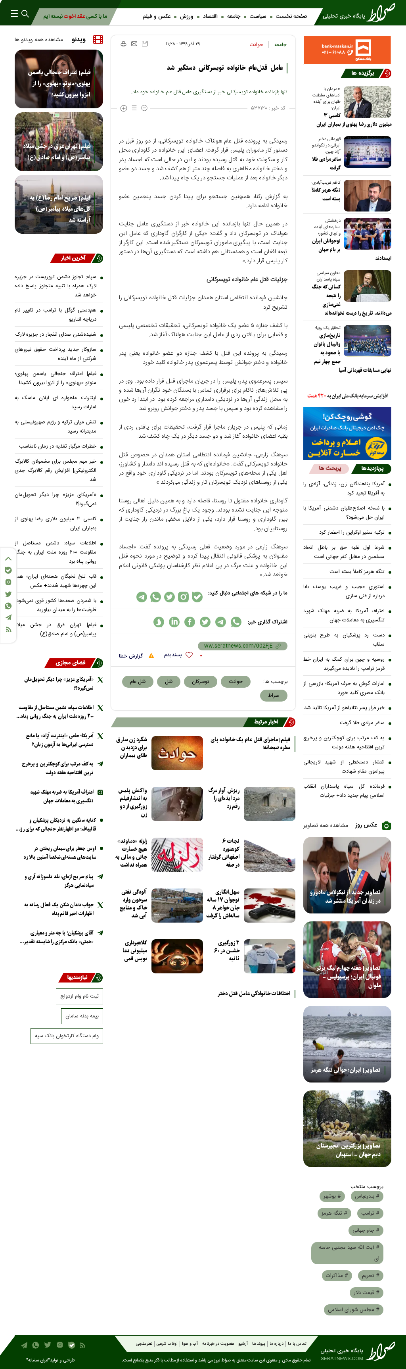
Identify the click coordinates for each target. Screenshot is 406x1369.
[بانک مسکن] (347, 50)
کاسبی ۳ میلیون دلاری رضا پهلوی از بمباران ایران (353, 120)
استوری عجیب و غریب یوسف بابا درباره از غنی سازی (344, 591)
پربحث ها (330, 468)
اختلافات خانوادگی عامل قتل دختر (254, 994)
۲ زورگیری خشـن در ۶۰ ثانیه (226, 951)
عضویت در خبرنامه (218, 1344)
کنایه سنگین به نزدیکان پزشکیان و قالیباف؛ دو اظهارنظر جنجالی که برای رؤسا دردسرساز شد (56, 825)
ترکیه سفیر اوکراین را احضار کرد (352, 532)
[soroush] (159, 622)
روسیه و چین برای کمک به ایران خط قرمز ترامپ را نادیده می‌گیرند (344, 664)
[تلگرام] (8, 617)
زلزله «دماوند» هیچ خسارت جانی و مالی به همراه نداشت (131, 853)
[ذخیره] (144, 43)
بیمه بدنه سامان (82, 1016)
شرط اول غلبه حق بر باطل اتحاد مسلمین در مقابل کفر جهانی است (344, 552)
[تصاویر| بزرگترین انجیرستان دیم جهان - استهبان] (347, 1128)
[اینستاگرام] (8, 582)
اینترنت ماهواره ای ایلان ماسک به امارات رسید (55, 402)
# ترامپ (370, 1213)
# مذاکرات (337, 1275)
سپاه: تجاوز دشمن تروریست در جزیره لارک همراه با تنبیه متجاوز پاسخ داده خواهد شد (55, 286)
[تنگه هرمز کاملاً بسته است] (366, 196)
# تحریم (370, 1275)
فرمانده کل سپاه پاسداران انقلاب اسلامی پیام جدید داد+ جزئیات (344, 791)
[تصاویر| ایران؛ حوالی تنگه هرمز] (347, 1044)
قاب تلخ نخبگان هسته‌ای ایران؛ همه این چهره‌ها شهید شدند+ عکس (55, 581)
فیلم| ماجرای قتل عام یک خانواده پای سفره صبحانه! (250, 744)
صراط (274, 695)
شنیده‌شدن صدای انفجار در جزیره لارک (55, 334)
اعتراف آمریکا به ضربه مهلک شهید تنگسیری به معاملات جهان (344, 616)
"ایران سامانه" (38, 1360)
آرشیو (243, 1344)
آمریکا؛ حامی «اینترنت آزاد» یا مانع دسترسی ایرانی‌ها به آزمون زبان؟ (60, 740)
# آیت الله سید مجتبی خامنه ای (349, 1253)
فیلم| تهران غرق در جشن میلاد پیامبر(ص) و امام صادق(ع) (56, 152)
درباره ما (276, 1344)
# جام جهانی (365, 1230)
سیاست (258, 16)
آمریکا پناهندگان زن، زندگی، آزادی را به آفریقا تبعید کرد (344, 489)
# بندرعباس (367, 1196)
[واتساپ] (8, 606)
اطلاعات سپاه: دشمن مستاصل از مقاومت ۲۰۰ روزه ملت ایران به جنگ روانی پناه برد (55, 552)
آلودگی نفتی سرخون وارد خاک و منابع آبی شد (133, 904)
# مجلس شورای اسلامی (353, 1310)
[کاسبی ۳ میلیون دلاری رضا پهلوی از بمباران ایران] (366, 102)
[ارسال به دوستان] (134, 43)
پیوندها (258, 1344)
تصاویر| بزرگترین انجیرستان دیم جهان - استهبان (348, 1150)
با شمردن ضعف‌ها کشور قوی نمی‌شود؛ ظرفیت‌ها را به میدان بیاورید (55, 605)
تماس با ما (297, 1344)
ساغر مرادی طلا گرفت (362, 723)
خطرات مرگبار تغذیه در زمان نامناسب (57, 446)
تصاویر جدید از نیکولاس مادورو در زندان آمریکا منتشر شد (345, 897)
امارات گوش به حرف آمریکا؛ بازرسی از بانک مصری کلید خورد (344, 688)
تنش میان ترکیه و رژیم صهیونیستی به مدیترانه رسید (55, 427)
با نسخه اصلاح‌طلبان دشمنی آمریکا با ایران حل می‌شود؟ (344, 513)
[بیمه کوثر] (347, 448)
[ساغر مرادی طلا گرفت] (366, 152)
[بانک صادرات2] (347, 421)
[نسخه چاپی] (123, 43)
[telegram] (220, 622)
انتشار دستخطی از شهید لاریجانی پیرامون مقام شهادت (344, 767)
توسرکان (200, 681)
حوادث (256, 44)
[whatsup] (236, 622)
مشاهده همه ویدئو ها (39, 40)
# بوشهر (332, 1196)
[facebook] (189, 622)
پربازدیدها (372, 468)
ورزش (186, 16)
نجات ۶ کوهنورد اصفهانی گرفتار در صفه (224, 853)
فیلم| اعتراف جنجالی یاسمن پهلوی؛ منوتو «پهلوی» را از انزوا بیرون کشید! (59, 83)
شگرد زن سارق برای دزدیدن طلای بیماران (131, 748)
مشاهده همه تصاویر (325, 826)
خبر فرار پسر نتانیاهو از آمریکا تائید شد (344, 708)
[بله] (8, 570)
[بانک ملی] (347, 396)
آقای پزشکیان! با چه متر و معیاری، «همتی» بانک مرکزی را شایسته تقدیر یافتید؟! (59, 937)
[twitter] (205, 622)
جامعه (233, 16)
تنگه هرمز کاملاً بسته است (357, 571)
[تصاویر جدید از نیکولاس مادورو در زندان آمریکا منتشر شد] (347, 875)
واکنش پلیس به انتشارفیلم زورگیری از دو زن (132, 802)
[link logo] (355, 12)
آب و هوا (190, 1344)
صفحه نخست (291, 16)
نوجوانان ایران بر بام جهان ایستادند (351, 249)
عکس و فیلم (156, 16)
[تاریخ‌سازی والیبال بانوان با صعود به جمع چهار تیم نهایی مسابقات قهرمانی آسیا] (366, 341)
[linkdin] (174, 622)
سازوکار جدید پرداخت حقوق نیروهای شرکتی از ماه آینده (55, 354)
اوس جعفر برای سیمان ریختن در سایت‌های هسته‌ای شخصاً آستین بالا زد (60, 853)
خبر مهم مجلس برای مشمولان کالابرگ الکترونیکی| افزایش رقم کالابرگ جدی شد (55, 470)
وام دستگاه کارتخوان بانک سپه (67, 1036)
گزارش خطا (131, 656)
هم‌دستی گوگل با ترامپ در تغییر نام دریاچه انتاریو (55, 315)
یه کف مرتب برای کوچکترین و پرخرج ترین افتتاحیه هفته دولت (344, 743)
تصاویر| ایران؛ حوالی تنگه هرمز (345, 1070)
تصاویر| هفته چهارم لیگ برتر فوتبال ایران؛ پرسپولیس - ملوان (348, 977)
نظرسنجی (144, 1344)
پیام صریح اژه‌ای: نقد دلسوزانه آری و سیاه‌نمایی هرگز (59, 881)
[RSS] (8, 629)
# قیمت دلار (366, 1292)
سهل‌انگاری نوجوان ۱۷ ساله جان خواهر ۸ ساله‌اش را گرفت (222, 904)
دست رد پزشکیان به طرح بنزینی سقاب (344, 640)
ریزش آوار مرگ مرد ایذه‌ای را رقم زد (224, 798)
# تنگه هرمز (334, 1213)
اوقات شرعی (167, 1344)
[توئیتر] (8, 594)
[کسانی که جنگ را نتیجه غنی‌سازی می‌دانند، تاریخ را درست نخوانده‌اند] (366, 286)
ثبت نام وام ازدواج (79, 996)
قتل (168, 681)
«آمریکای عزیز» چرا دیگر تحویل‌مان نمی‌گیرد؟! (55, 499)
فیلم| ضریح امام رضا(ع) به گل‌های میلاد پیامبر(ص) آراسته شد (60, 209)
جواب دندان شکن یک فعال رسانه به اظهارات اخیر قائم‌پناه (59, 909)
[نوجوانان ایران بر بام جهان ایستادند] (366, 234)
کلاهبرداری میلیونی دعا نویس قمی (135, 951)
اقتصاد (210, 16)
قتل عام (138, 681)
